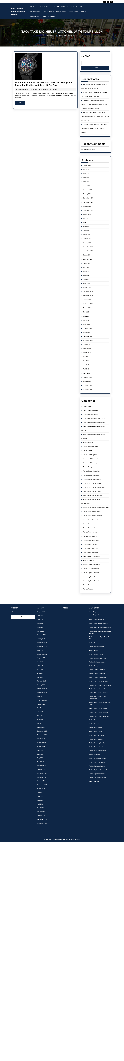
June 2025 (86, 222)
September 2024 (88, 259)
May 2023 (86, 320)
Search (85, 55)
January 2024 (87, 287)
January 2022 (87, 381)
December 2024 (88, 247)
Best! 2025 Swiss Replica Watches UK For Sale (18, 11)
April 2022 (86, 369)
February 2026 (87, 190)
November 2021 (88, 389)
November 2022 (88, 340)
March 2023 (86, 324)
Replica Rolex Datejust (90, 532)
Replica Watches (43, 6)
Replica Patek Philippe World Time (93, 520)
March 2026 (86, 186)
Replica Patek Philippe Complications (94, 487)
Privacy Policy (34, 16)
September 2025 (88, 210)
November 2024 (88, 251)
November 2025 (88, 202)
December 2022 (88, 336)
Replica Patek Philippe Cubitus (92, 491)
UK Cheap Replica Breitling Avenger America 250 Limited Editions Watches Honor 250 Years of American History (94, 104)
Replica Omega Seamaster (91, 475)
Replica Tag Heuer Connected (92, 577)
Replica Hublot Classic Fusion (92, 459)
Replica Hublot (34, 11)
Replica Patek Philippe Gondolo (92, 495)
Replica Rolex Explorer (90, 536)
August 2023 (87, 308)
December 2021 (88, 385)
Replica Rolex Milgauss (90, 544)
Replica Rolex (73, 11)
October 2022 (87, 344)
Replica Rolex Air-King (89, 528)
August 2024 (87, 263)
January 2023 (87, 332)
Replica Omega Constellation (91, 471)
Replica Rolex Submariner (91, 552)
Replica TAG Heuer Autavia (91, 568)
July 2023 (86, 312)
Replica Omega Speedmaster (92, 479)
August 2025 (87, 214)
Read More (21, 103)
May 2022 (86, 365)
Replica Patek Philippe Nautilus (92, 511)
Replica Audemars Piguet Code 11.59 (94, 418)
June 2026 (86, 173)
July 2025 (86, 218)
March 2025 (86, 234)
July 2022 (86, 357)
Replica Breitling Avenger (90, 446)
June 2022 (86, 361)
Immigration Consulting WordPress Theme (57, 839)
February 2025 (87, 238)
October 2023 (87, 300)
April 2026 (86, 181)
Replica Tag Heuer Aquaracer (91, 564)
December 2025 (88, 198)
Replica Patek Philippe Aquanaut (92, 483)
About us (84, 11)
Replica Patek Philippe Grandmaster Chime (96, 507)
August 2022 (87, 352)
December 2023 (88, 291)
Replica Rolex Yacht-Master (91, 556)
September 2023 (88, 304)
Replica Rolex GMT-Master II (91, 540)
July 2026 (86, 169)
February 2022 (87, 377)
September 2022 (88, 348)
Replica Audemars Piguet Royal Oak (94, 422)
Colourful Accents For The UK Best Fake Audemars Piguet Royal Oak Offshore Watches (94, 128)
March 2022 (86, 373)
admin (35, 89)
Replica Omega (47, 11)
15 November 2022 (23, 89)
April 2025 (86, 230)
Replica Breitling (76, 6)
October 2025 (87, 206)
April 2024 (86, 279)
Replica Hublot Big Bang (90, 455)
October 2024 (87, 255)
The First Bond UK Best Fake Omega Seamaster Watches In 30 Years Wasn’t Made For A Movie (95, 116)
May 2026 (86, 177)
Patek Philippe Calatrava (90, 410)
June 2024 (86, 271)
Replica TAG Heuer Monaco (91, 585)
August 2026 (87, 165)
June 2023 (86, 316)
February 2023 (87, 328)
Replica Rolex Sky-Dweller (91, 548)
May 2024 (86, 275)
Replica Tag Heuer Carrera (91, 572)
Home (32, 6)
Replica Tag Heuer (48, 16)
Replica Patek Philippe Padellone (92, 515)
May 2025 (86, 226)
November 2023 (88, 295)
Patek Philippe (60, 11)
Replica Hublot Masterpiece (91, 463)
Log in (65, 612)
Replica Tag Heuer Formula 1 (91, 581)
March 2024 (86, 283)
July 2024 (86, 267)
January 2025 (87, 243)
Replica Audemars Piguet (59, 6)
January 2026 (87, 194)
